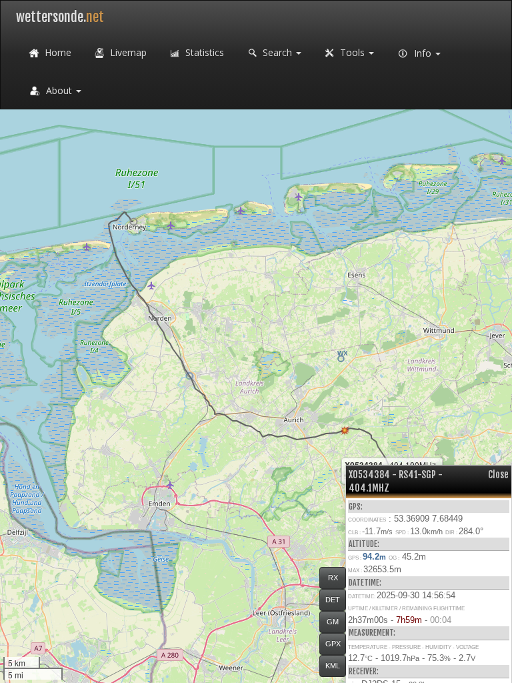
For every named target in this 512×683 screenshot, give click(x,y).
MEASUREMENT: (372, 633)
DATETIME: (365, 583)
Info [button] (422, 53)
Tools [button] (352, 52)
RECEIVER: (364, 671)
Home (56, 52)
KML (332, 666)
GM (333, 622)
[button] (133, 221)
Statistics (203, 52)
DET (332, 600)
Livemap (127, 52)
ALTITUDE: (364, 544)
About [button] (59, 90)
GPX (333, 644)
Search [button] (277, 52)
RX (333, 578)
